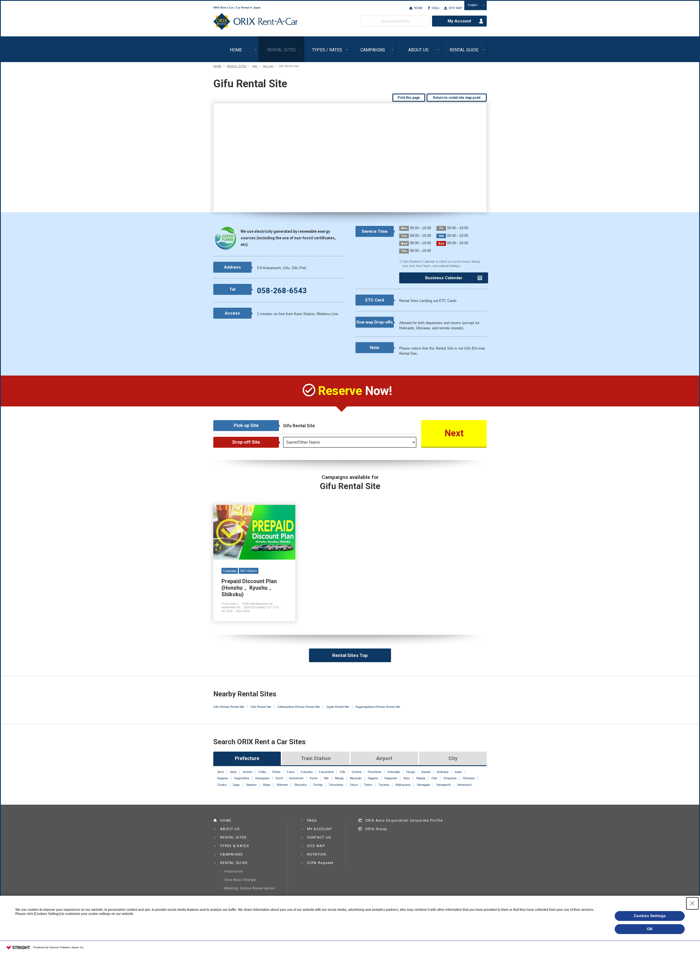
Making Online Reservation (249, 888)
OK (650, 929)
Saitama (251, 784)
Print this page (409, 98)
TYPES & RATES (234, 846)
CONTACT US (319, 837)
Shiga (266, 784)
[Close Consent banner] (692, 903)
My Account (459, 21)
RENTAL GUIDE (464, 50)
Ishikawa (442, 771)
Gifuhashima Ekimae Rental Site (299, 706)
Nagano (373, 778)
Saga (236, 784)
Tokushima (336, 784)
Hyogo (410, 771)
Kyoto (313, 778)
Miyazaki (355, 778)
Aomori (247, 771)
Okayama (449, 778)
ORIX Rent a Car (255, 21)
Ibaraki (425, 771)
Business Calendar (443, 277)
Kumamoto (296, 778)
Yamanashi (464, 784)
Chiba (262, 771)
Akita (233, 771)
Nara (406, 778)
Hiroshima (374, 771)
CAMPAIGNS (372, 50)
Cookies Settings (650, 916)
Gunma (356, 771)
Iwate (458, 771)
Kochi (279, 778)
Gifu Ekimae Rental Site (228, 706)
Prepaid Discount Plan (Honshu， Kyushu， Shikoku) (254, 563)
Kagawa (222, 778)
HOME (418, 8)
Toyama (383, 784)
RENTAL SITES (281, 50)
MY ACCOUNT (319, 829)
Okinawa (468, 778)
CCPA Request (320, 863)
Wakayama (402, 784)
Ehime (276, 771)
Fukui (290, 771)
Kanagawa (262, 778)
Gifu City (268, 66)
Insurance (233, 871)
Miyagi (339, 778)
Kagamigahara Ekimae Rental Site (377, 706)
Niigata (420, 778)
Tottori (368, 784)
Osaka (221, 784)
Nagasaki (390, 778)
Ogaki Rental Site (337, 706)
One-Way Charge (240, 880)
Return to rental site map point (456, 98)
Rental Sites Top (350, 655)
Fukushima (326, 771)
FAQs (435, 8)
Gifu (254, 66)
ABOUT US (418, 50)
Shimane (282, 784)
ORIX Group (376, 829)
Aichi (220, 771)
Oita (434, 778)
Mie (326, 778)
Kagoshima (241, 778)
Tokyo (353, 784)
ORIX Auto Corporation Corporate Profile (404, 820)
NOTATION (316, 854)
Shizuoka (300, 784)
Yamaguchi (443, 784)
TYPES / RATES (327, 50)
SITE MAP (455, 8)
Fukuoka (307, 771)
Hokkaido (393, 771)
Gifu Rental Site (261, 706)
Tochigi (317, 784)
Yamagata (423, 784)
